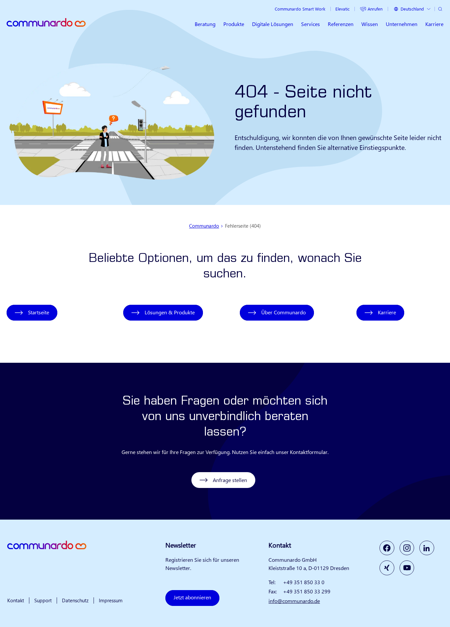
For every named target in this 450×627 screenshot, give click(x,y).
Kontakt (15, 600)
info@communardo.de (294, 600)
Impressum (111, 600)
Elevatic (342, 9)
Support (43, 600)
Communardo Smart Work (300, 9)
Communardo (204, 225)
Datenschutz (75, 600)
